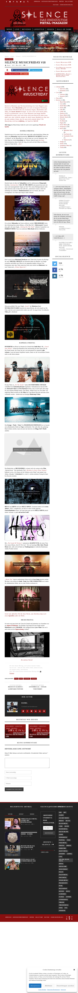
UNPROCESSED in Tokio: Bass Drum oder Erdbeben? (17, 47)
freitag (16, 678)
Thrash (62, 147)
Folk (40, 45)
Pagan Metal (63, 874)
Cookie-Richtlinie (42, 989)
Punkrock (66, 140)
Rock (61, 128)
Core (10, 43)
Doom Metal (63, 837)
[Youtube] (24, 1)
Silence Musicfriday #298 (63, 65)
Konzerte (17, 43)
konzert (62, 853)
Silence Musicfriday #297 (63, 71)
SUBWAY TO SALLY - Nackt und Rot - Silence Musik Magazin (64, 203)
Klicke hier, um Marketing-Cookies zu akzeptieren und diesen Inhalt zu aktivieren (27, 164)
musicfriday (26, 678)
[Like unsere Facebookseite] (54, 270)
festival (62, 840)
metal (21, 678)
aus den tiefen (64, 818)
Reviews (61, 45)
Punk (60, 885)
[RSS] (17, 1)
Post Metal (62, 877)
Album (61, 815)
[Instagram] (10, 1)
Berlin (61, 820)
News (8, 728)
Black (68, 820)
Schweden (62, 894)
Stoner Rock (63, 899)
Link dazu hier (14, 185)
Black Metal (63, 102)
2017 (65, 812)
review (61, 891)
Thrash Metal (63, 905)
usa (66, 907)
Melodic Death (64, 117)
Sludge (62, 141)
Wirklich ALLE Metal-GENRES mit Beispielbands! (29, 820)
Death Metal (63, 105)
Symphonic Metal (64, 145)
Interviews (63, 88)
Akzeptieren (35, 985)
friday (68, 845)
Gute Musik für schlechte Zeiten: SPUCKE (63, 68)
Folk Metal (63, 842)
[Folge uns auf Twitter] (54, 263)
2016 (60, 812)
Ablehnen (48, 985)
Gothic (62, 111)
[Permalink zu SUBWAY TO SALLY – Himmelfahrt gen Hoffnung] (56, 202)
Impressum (63, 989)
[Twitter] (20, 1)
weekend (62, 910)
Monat (21, 814)
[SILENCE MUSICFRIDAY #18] (27, 91)
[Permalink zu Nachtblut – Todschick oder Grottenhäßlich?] (56, 244)
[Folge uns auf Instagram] (54, 276)
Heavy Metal (63, 115)
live (60, 856)
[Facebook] (6, 1)
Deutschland (63, 831)
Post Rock (66, 134)
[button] (74, 970)
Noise (61, 119)
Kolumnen (18, 56)
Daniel (8, 65)
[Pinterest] (13, 1)
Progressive (63, 126)
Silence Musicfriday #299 (63, 62)
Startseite (7, 56)
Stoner (61, 143)
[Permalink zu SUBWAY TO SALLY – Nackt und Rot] (56, 228)
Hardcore (62, 113)
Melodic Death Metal (64, 860)
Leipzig (69, 853)
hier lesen (41, 140)
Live (23, 43)
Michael (61, 227)
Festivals (62, 94)
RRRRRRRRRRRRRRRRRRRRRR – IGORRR (29, 833)
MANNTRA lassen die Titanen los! (51, 48)
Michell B (62, 176)
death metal (63, 829)
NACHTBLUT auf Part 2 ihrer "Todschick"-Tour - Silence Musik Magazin (65, 245)
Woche (10, 814)
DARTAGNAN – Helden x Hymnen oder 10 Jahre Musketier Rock (63, 75)
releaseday (33, 678)
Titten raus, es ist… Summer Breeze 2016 (28, 860)
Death (67, 826)
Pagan (61, 123)
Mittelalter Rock (50, 45)
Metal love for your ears (46, 850)
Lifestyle (12, 56)
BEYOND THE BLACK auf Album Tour (28, 846)
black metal (63, 823)
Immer (32, 814)
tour (60, 907)
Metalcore (62, 866)
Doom (61, 107)
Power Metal (63, 124)
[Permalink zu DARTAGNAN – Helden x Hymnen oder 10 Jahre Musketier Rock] (56, 177)
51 (33, 824)
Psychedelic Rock (68, 136)
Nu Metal (62, 121)
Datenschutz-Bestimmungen (53, 989)
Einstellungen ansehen (65, 985)
